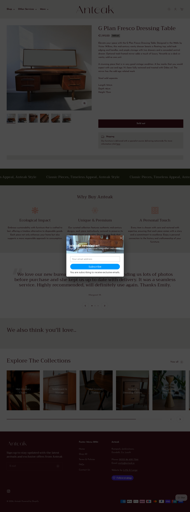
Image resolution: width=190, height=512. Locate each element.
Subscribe (95, 266)
